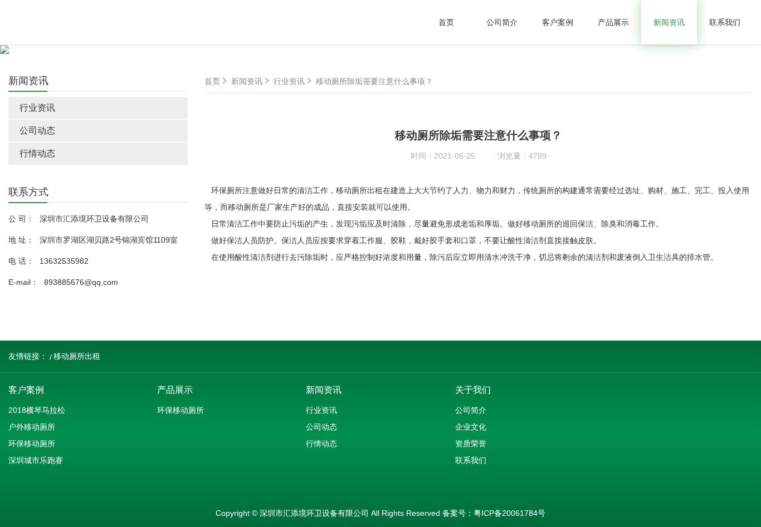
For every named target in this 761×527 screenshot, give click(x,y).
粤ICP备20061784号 (509, 513)
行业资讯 (37, 107)
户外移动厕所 (31, 426)
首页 (446, 22)
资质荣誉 (470, 443)
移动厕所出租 (76, 356)
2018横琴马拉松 (36, 410)
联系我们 (724, 22)
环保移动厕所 (31, 443)
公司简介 (502, 22)
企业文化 (470, 426)
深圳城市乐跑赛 (35, 460)
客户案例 (557, 22)
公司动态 (37, 130)
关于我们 (473, 390)
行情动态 (37, 153)
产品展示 (613, 22)
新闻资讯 (669, 22)
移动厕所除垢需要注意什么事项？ (374, 81)
